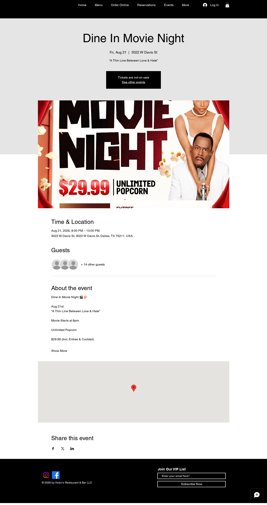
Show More (59, 351)
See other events (133, 82)
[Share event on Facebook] (53, 448)
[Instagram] (46, 475)
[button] (227, 5)
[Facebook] (56, 475)
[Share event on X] (63, 448)
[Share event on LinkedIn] (72, 448)
